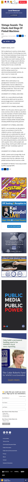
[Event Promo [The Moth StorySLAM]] (14, 242)
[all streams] (26, 480)
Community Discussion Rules (9, 444)
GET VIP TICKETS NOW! (14, 226)
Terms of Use (6, 441)
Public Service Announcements (10, 450)
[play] (2, 480)
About (4, 456)
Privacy (4, 453)
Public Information (7, 447)
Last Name (4, 407)
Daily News (5, 413)
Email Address (6, 398)
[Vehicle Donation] (14, 266)
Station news (6, 420)
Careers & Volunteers (7, 463)
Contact (4, 460)
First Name (4, 402)
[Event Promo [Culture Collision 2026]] (14, 188)
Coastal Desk (6, 416)
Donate (23, 2)
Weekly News (6, 415)
